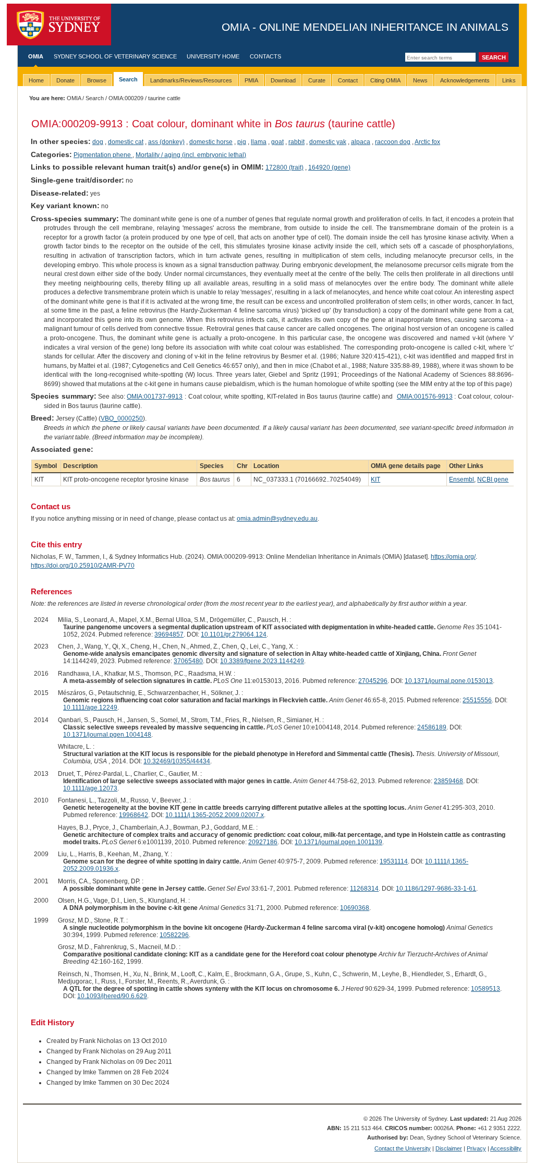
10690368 (354, 908)
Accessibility (505, 1148)
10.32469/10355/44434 (176, 761)
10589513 (485, 988)
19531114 (394, 861)
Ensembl (461, 479)
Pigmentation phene (103, 155)
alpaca (360, 142)
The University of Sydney (59, 24)
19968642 (133, 815)
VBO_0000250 (122, 418)
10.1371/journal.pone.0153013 (449, 681)
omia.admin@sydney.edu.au (277, 518)
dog (97, 142)
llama (258, 142)
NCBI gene (492, 479)
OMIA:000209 (125, 98)
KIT (375, 479)
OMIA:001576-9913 (425, 396)
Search (95, 98)
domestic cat (125, 142)
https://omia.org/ (453, 556)
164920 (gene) (329, 167)
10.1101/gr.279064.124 (233, 634)
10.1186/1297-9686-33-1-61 (436, 888)
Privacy (476, 1148)
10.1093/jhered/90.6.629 (112, 996)
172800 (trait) (284, 167)
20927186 (262, 842)
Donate (65, 80)
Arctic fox (427, 142)
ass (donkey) (166, 142)
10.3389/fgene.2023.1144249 (262, 661)
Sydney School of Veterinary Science (115, 56)
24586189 (431, 727)
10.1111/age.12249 (90, 707)
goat (277, 142)
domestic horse (211, 142)
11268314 (364, 888)
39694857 (169, 634)
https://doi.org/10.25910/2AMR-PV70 (83, 565)
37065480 (188, 661)
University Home (213, 56)
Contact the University (402, 1148)
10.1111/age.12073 (90, 788)
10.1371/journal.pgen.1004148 (107, 734)
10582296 (174, 935)
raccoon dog (392, 142)
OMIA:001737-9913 (155, 396)
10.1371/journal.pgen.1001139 (338, 842)
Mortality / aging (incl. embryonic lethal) (191, 155)
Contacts (265, 56)
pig (241, 142)
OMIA (35, 56)
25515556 (477, 700)
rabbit (296, 142)
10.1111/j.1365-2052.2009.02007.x (214, 815)
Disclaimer (448, 1148)
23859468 (448, 781)
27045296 (372, 681)
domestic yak (327, 142)
